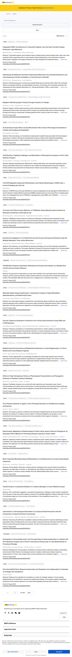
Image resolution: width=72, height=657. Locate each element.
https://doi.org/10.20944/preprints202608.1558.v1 (16, 586)
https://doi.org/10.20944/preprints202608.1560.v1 (16, 528)
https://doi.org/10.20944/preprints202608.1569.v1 (16, 282)
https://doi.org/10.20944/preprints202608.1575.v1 (16, 117)
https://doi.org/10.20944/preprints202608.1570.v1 (16, 255)
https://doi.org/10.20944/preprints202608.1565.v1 (16, 393)
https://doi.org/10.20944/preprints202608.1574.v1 (16, 144)
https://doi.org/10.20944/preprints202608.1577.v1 (16, 64)
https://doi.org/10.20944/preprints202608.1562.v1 (16, 476)
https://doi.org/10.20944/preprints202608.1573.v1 (16, 172)
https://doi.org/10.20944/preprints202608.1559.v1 (16, 558)
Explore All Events (48, 8)
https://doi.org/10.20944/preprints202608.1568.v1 (16, 310)
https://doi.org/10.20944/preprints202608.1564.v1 (16, 448)
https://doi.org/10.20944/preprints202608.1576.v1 (16, 91)
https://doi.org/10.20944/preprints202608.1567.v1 (16, 337)
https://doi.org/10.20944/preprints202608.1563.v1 (16, 420)
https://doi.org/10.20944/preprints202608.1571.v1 (16, 227)
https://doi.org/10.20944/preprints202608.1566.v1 (16, 365)
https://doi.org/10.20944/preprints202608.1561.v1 (16, 500)
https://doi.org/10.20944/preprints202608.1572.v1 (16, 199)
